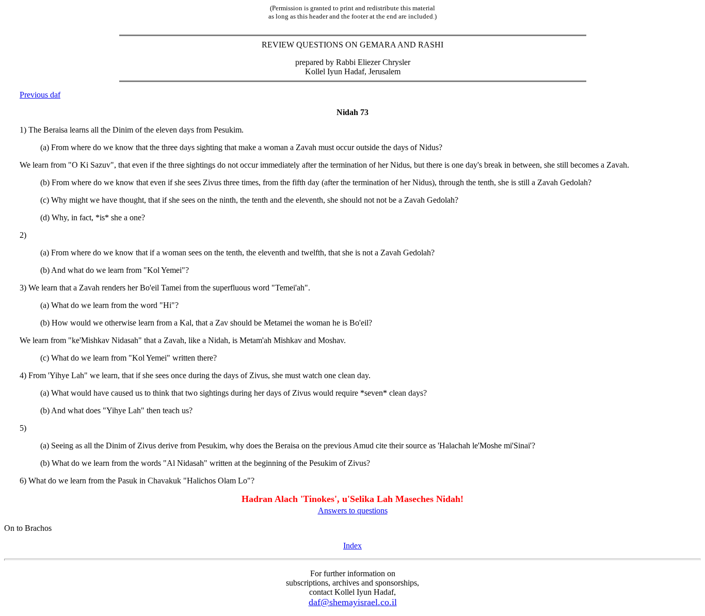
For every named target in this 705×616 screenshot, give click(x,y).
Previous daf (40, 94)
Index (352, 545)
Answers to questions (353, 510)
